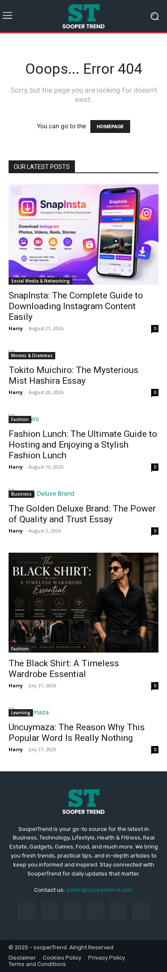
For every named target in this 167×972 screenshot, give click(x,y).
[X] (140, 911)
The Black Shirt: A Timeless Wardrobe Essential (64, 668)
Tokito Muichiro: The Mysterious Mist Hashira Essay (73, 375)
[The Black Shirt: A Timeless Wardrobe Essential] (83, 603)
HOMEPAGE (110, 126)
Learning (20, 713)
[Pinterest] (94, 911)
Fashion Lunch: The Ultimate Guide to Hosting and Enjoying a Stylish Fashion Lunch (83, 444)
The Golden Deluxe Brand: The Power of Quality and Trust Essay (82, 513)
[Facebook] (26, 911)
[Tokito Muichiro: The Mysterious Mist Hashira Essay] (83, 354)
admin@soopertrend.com (99, 890)
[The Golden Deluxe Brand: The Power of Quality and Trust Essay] (83, 493)
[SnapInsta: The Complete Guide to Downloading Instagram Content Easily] (83, 234)
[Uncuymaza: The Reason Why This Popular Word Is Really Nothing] (83, 711)
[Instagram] (49, 911)
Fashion (20, 419)
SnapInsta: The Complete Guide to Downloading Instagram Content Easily (76, 306)
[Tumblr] (117, 911)
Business (21, 494)
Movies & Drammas (32, 355)
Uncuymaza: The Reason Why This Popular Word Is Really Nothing (77, 732)
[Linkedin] (72, 911)
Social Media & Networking (40, 281)
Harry (16, 328)
